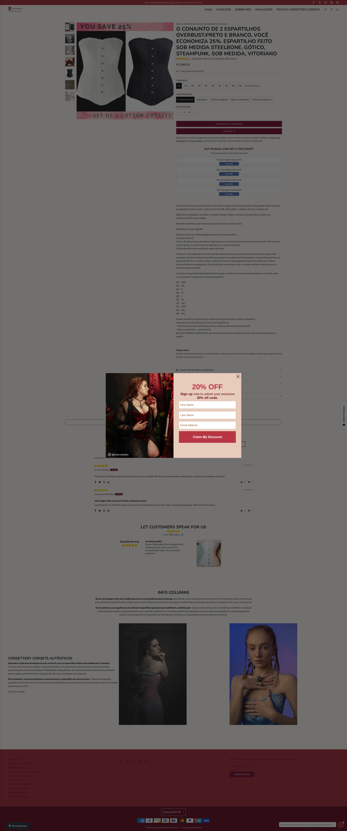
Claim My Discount (207, 437)
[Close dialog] (238, 376)
